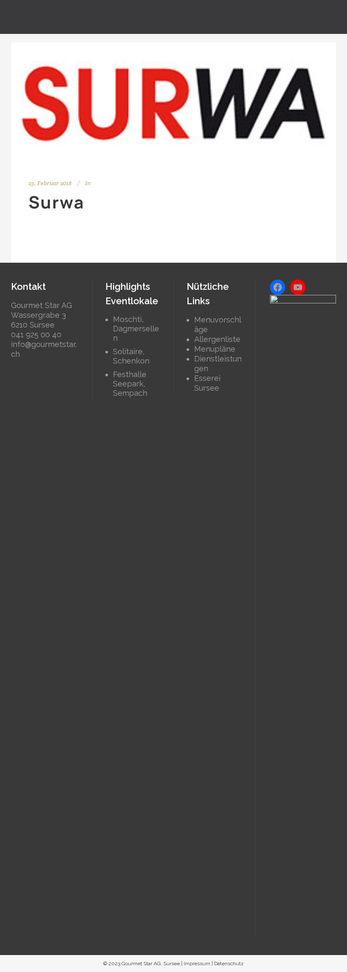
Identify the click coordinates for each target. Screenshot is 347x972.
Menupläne (214, 348)
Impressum (197, 963)
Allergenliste (217, 339)
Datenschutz (229, 963)
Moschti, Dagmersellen (136, 328)
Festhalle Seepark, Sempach (130, 383)
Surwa (56, 202)
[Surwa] (173, 103)
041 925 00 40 (36, 334)
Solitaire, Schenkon (131, 356)
